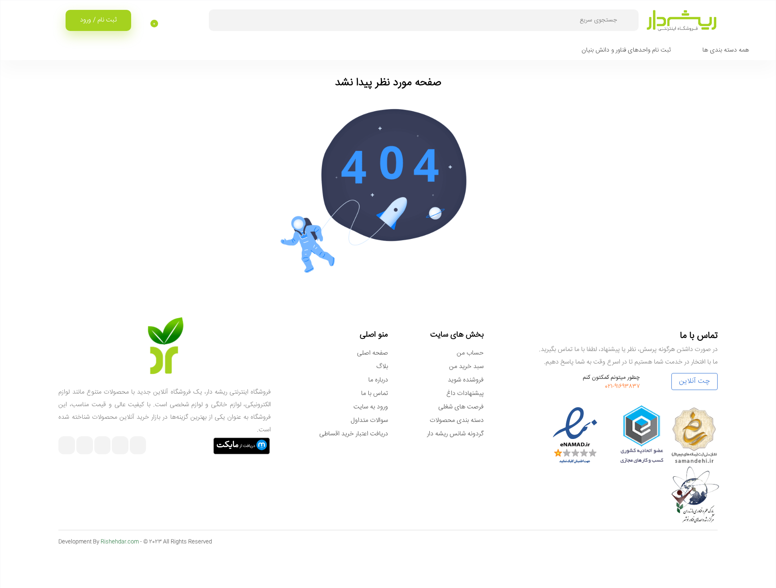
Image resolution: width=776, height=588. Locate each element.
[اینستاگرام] (138, 446)
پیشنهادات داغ (465, 394)
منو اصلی (374, 335)
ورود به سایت (370, 407)
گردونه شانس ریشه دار (455, 434)
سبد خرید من (466, 367)
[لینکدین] (84, 446)
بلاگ (382, 367)
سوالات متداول (369, 421)
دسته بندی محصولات (457, 421)
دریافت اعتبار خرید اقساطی (353, 434)
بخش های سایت (457, 335)
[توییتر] (66, 446)
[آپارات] (102, 446)
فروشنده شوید (466, 380)
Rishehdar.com (120, 542)
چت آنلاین (694, 381)
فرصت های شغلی (461, 407)
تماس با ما (374, 394)
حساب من (470, 353)
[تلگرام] (120, 446)
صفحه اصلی (372, 353)
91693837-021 (622, 386)
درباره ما (378, 380)
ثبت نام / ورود (98, 20)
